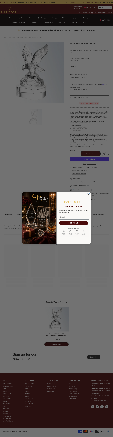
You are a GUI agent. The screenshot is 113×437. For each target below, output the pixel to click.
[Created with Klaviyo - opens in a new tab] (56, 244)
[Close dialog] (88, 194)
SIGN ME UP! (73, 223)
